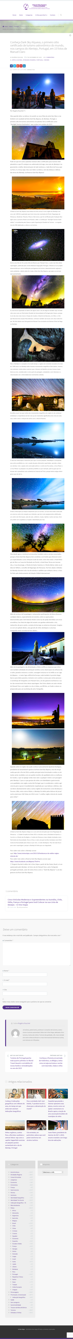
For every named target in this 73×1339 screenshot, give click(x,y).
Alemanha (15, 1213)
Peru (13, 1272)
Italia (14, 1261)
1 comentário (49, 57)
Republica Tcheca (17, 1277)
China (14, 1228)
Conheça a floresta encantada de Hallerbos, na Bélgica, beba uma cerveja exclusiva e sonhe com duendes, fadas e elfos (50, 1061)
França (13, 1187)
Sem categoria (15, 1302)
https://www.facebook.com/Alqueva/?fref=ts (25, 862)
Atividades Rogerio (29, 60)
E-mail (7, 980)
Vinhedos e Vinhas (16, 1312)
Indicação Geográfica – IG (18, 1203)
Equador (14, 1236)
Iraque (14, 1256)
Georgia (14, 1249)
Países (12, 1208)
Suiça (14, 1282)
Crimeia (14, 1231)
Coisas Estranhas (16, 1177)
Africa (14, 1210)
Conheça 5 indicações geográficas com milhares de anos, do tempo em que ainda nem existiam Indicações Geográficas (15, 1106)
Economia (14, 1182)
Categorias (29, 15)
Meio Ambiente (15, 1205)
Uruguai (14, 1289)
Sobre (21, 15)
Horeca (13, 1192)
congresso (14, 1180)
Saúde (12, 1300)
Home (14, 15)
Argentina (15, 1215)
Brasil (14, 1223)
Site (5, 990)
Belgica (14, 1221)
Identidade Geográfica (17, 1198)
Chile (13, 1226)
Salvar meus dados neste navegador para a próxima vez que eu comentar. (27, 1002)
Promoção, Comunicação (18, 1295)
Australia (15, 1218)
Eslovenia (15, 1238)
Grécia (14, 1251)
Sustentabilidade (16, 1305)
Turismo (46, 60)
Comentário (8, 940)
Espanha (15, 1241)
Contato (52, 15)
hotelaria (13, 1195)
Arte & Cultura (17, 60)
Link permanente (23, 907)
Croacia (14, 1233)
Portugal (39, 60)
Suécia (14, 1279)
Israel (14, 1259)
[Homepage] (36, 6)
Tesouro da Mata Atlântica (19, 1307)
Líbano (14, 1267)
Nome (6, 971)
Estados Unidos (17, 1244)
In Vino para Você (40, 15)
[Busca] (59, 13)
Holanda (15, 1254)
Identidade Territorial (17, 1200)
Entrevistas (14, 1185)
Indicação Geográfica (18, 1297)
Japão (14, 1264)
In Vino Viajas (21, 1329)
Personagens (15, 1292)
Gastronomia (15, 1190)
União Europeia (17, 1287)
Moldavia (15, 1269)
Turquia (14, 1284)
